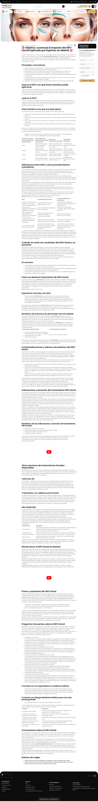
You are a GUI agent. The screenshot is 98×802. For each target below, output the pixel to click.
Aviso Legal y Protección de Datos (33, 791)
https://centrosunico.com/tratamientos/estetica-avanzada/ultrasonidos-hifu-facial (49, 762)
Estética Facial (5, 783)
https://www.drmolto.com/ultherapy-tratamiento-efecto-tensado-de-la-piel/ (47, 760)
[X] (68, 45)
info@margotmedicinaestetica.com (81, 786)
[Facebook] (71, 45)
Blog (23, 45)
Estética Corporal (6, 785)
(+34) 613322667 (77, 784)
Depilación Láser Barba (54, 790)
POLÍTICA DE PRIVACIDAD (87, 75)
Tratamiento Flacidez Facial (55, 788)
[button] (93, 6)
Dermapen (51, 784)
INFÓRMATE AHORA (87, 80)
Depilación (4, 787)
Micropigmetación (6, 789)
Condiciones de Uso (30, 789)
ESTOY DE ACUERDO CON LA (87, 75)
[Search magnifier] (63, 6)
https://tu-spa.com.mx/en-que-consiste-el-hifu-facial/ (40, 764)
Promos (3, 791)
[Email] (75, 45)
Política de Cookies (30, 787)
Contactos (28, 785)
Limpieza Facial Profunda (55, 786)
